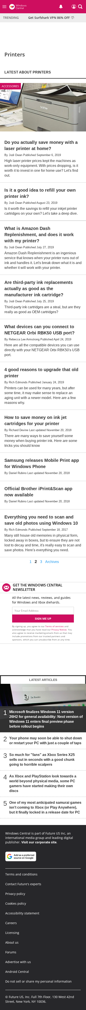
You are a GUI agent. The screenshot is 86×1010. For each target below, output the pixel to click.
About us (12, 942)
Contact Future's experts (23, 884)
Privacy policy (15, 894)
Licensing (12, 933)
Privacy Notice (59, 629)
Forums (10, 952)
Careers (11, 923)
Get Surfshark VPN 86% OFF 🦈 (51, 17)
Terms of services (54, 626)
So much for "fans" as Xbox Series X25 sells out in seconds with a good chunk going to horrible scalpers (42, 759)
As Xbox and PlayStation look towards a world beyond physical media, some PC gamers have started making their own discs (42, 783)
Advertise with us (18, 962)
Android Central (17, 972)
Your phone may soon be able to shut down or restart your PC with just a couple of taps (45, 740)
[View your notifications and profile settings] (60, 6)
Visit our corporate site (38, 842)
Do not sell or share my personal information (38, 981)
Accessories (10, 86)
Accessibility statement (22, 913)
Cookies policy (15, 903)
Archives (52, 562)
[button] (80, 6)
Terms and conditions (21, 874)
